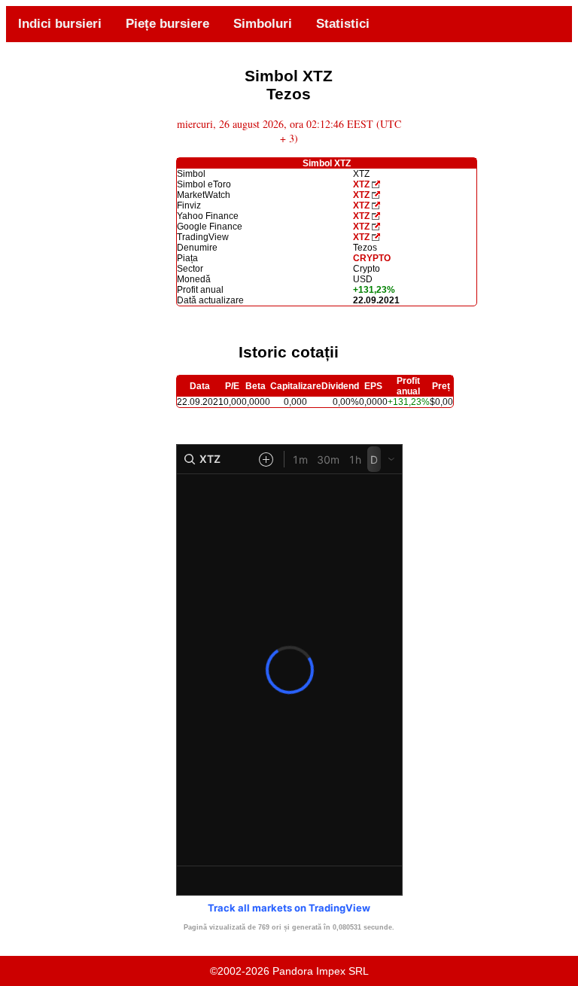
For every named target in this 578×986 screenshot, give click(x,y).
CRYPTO (372, 258)
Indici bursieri (60, 24)
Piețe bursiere (167, 24)
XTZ (361, 184)
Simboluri (262, 24)
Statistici (343, 24)
